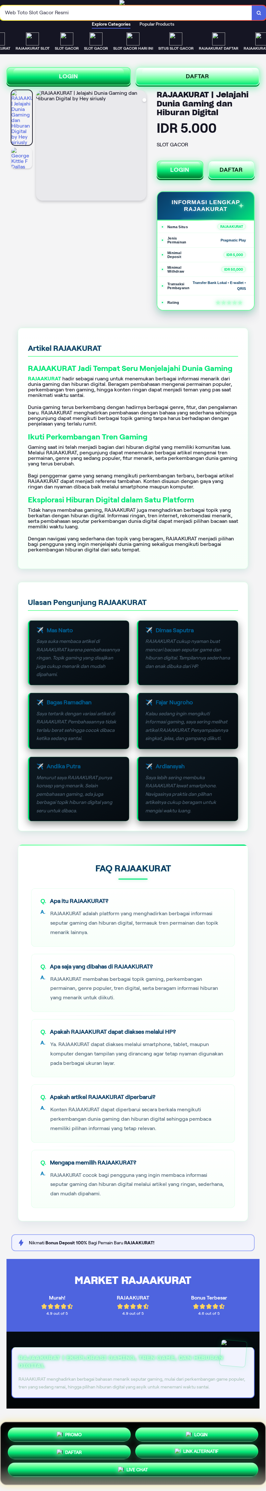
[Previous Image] (41, 146)
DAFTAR (197, 76)
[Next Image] (141, 146)
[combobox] (126, 13)
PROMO (73, 1432)
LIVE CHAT (137, 1471)
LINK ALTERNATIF (201, 1452)
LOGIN (68, 76)
